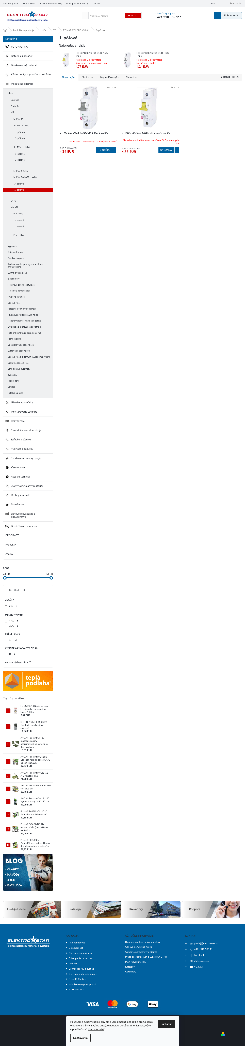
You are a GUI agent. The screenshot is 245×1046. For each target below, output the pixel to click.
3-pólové (20, 138)
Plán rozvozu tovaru (135, 962)
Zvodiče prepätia (16, 258)
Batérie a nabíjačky (21, 56)
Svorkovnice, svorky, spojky (26, 458)
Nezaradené (13, 380)
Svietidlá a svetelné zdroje (26, 430)
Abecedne (131, 77)
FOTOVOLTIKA (19, 46)
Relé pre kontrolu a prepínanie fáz (24, 332)
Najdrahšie (87, 77)
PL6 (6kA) (18, 213)
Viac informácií (96, 1029)
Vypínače (12, 246)
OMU (13, 200)
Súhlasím (166, 1024)
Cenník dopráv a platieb (81, 968)
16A (13, 621)
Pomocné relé (14, 338)
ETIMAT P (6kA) (21, 125)
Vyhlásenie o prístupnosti (82, 984)
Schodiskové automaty (19, 368)
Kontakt (96, 3)
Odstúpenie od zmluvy (77, 3)
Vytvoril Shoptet (236, 1033)
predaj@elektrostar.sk (206, 943)
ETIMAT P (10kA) (22, 147)
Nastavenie (80, 1038)
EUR (213, 3)
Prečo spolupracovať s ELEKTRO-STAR (146, 956)
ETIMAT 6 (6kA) (20, 171)
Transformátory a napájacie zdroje (24, 320)
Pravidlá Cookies (77, 979)
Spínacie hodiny (15, 252)
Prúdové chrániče (16, 296)
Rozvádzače (18, 421)
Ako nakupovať (10, 3)
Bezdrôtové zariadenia (24, 526)
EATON (14, 206)
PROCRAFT (12, 535)
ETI (12, 112)
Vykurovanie (18, 467)
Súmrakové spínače (17, 272)
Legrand (15, 100)
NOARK (15, 105)
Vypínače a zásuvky (22, 449)
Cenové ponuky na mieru (138, 947)
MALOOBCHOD (77, 989)
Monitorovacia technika (24, 411)
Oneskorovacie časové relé (21, 344)
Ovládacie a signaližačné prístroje (24, 326)
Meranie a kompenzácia (19, 290)
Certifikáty (130, 971)
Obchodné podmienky (51, 3)
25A (13, 625)
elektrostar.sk (201, 961)
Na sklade (17, 590)
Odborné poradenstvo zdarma (141, 952)
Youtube (198, 967)
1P (13, 639)
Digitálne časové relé (18, 363)
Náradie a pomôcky (22, 402)
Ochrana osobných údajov (83, 974)
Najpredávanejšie (109, 77)
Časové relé (14, 302)
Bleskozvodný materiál (24, 65)
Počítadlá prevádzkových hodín (23, 314)
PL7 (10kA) (18, 235)
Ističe (10, 93)
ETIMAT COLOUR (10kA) (25, 176)
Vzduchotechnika (20, 476)
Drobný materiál (20, 495)
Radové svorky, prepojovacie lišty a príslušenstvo (25, 266)
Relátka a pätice (15, 393)
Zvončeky (12, 374)
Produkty (10, 544)
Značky (9, 554)
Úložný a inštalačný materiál (27, 486)
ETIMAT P (18, 118)
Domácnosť (17, 504)
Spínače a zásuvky (21, 439)
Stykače (11, 386)
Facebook (199, 955)
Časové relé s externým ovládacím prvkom (29, 356)
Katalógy (130, 966)
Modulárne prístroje (22, 84)
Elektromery (14, 278)
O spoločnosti (29, 3)
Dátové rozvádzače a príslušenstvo (23, 515)
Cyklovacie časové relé (19, 350)
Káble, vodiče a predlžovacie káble (31, 74)
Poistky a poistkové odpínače (22, 308)
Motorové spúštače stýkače (21, 284)
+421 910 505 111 (204, 949)
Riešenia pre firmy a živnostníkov (142, 942)
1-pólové (20, 132)
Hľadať (133, 15)
